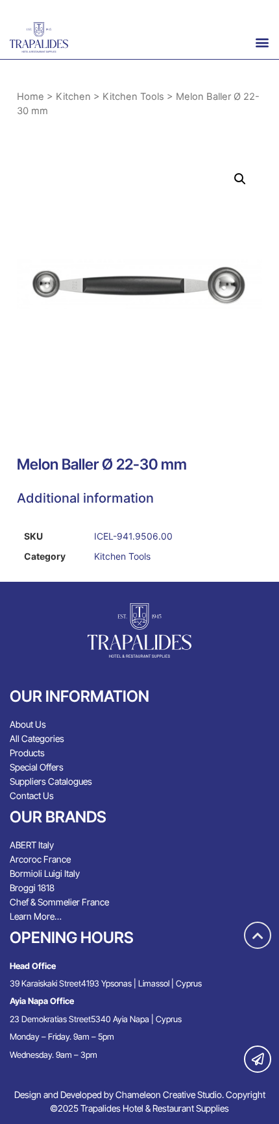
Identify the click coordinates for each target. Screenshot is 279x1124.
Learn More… (36, 916)
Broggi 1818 (32, 887)
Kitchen (73, 96)
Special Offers (37, 766)
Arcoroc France (40, 859)
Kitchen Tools (133, 96)
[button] (262, 42)
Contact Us (32, 795)
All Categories (37, 738)
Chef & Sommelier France (59, 901)
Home (30, 96)
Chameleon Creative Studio (168, 1094)
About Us (28, 724)
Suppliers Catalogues (51, 781)
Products (27, 752)
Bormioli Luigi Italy (45, 873)
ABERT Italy (32, 844)
